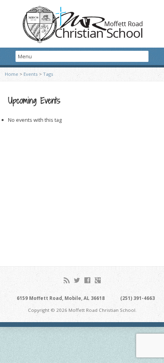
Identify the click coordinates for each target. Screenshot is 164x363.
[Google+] (98, 280)
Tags (48, 74)
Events (30, 74)
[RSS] (67, 280)
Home (11, 74)
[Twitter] (77, 280)
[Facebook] (87, 280)
